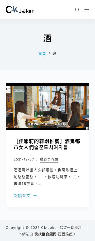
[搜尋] (77, 10)
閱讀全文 (22, 196)
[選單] (86, 9)
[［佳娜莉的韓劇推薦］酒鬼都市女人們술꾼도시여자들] (47, 106)
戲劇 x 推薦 (49, 159)
